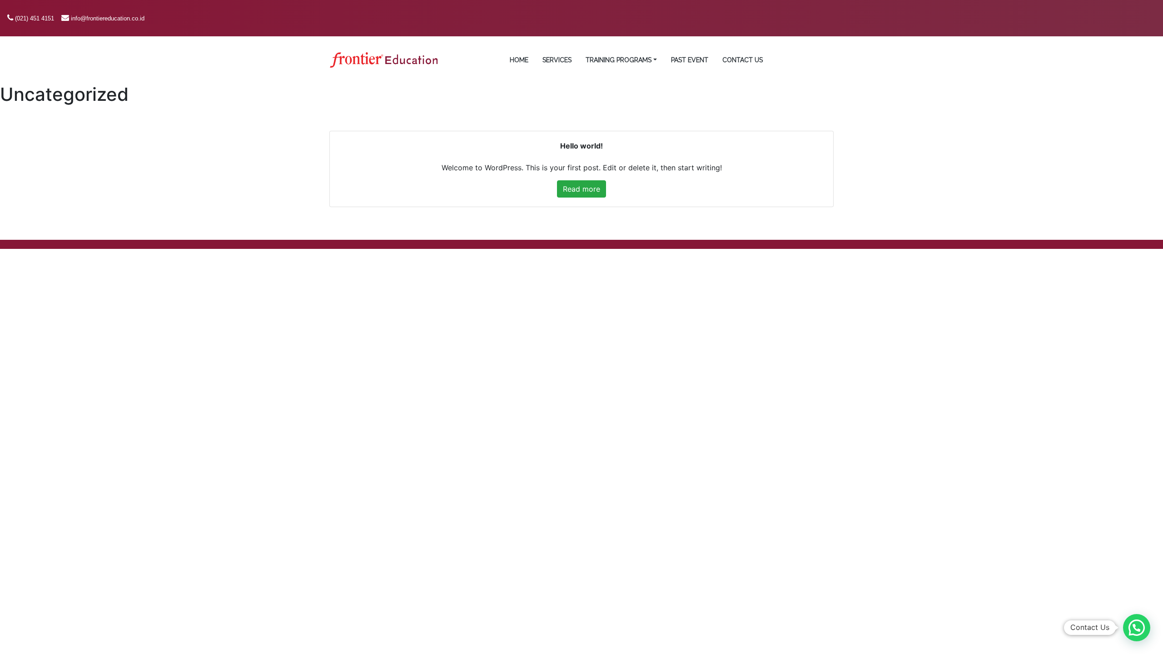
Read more (581, 188)
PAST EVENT (689, 60)
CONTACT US (742, 60)
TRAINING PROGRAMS (618, 60)
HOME (519, 60)
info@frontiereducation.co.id (107, 18)
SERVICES (557, 60)
